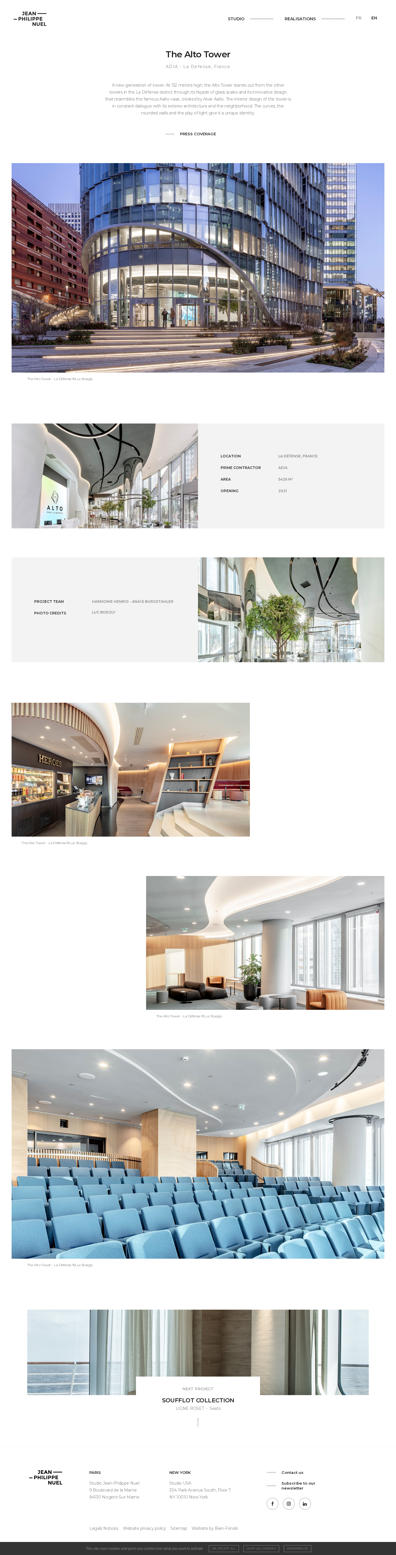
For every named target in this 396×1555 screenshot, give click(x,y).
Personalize (297, 1548)
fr (359, 18)
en (374, 18)
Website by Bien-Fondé (215, 1528)
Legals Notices (103, 1528)
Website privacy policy (144, 1528)
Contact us (292, 1472)
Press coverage (198, 134)
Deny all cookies (261, 1548)
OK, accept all (224, 1548)
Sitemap (178, 1528)
